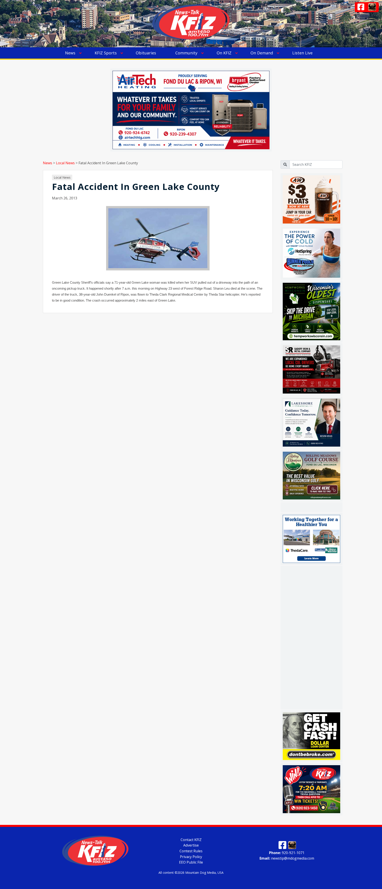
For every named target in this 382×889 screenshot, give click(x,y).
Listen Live (302, 52)
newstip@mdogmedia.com (287, 858)
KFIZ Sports (106, 52)
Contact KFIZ (191, 839)
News (70, 52)
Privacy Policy (191, 856)
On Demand (261, 52)
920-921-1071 (286, 852)
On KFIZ (224, 52)
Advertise (191, 845)
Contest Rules (191, 851)
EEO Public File (191, 862)
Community (186, 52)
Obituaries (146, 52)
